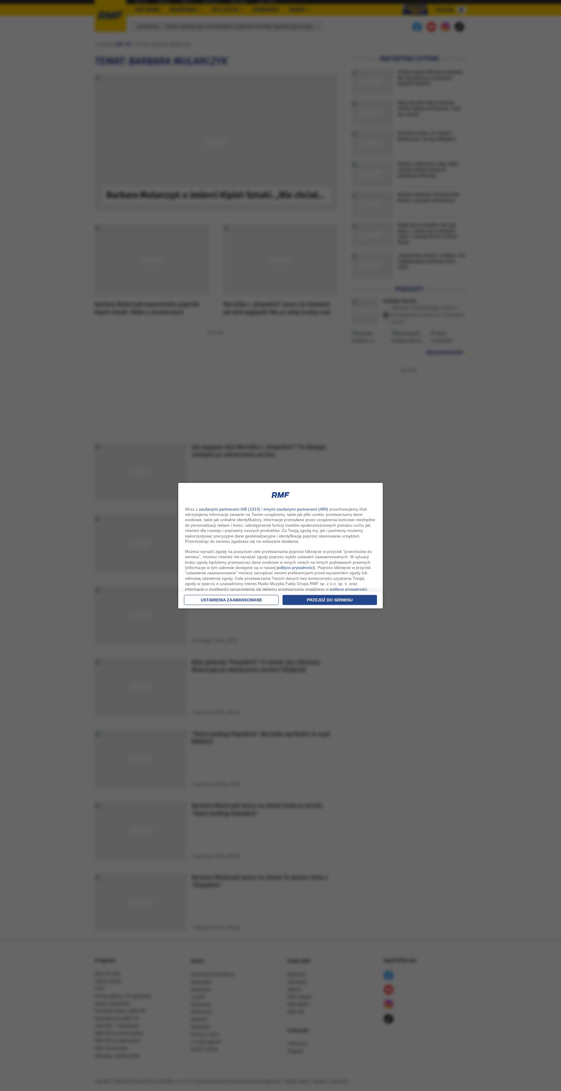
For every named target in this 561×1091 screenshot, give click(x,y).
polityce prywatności (295, 567)
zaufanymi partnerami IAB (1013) (229, 509)
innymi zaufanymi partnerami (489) (296, 509)
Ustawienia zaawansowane (231, 600)
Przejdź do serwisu (330, 600)
